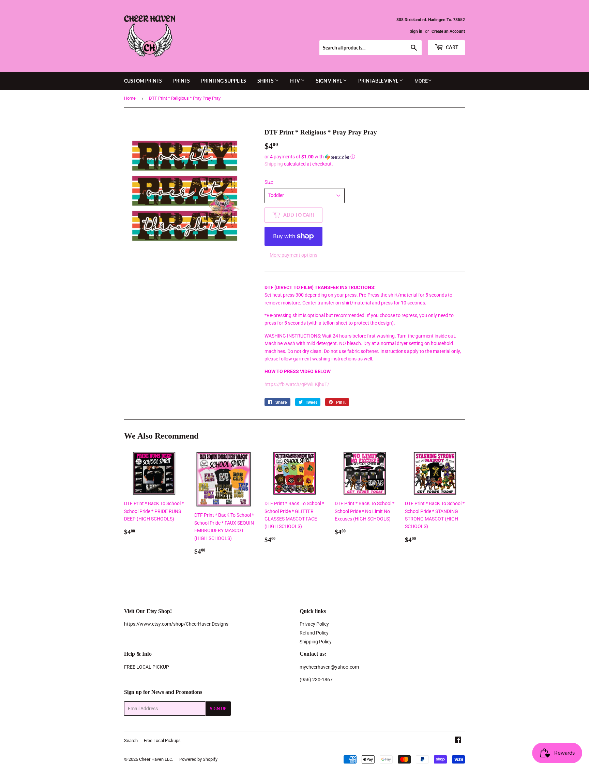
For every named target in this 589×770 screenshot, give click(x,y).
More (421, 81)
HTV (295, 81)
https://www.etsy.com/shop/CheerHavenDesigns (176, 624)
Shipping (274, 164)
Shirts (266, 81)
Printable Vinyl (378, 81)
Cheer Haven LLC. (156, 759)
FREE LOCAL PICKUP (146, 667)
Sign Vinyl (329, 81)
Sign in (416, 31)
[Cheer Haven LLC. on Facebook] (458, 740)
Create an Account (448, 31)
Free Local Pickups (162, 740)
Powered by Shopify (198, 759)
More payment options (293, 255)
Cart (451, 47)
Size (269, 182)
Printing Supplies (223, 81)
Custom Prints (143, 81)
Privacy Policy (314, 624)
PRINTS (181, 81)
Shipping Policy (316, 641)
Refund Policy (314, 633)
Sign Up (218, 708)
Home (130, 98)
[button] (365, 157)
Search (131, 740)
